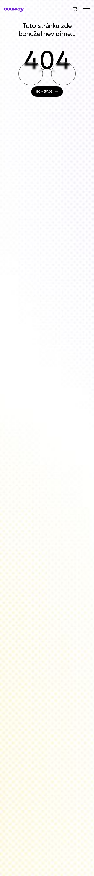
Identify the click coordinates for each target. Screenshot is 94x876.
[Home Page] (14, 9)
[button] (77, 9)
